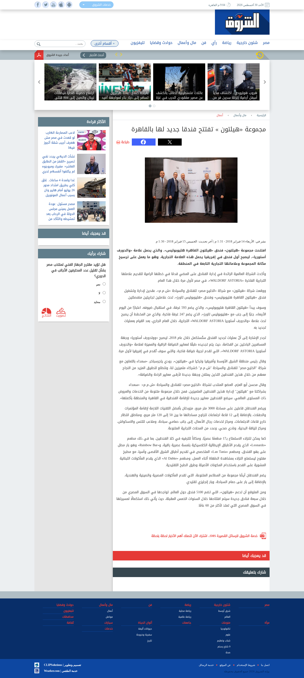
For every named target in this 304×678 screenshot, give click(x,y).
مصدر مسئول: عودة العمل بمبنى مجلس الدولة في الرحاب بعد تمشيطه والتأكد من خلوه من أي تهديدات (60, 214)
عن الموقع (225, 665)
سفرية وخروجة (144, 634)
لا (99, 293)
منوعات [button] (226, 622)
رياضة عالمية (184, 617)
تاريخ (149, 640)
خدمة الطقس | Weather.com (60, 671)
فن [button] (203, 42)
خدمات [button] (109, 628)
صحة (228, 652)
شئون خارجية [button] (247, 42)
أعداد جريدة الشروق (57, 54)
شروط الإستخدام (246, 665)
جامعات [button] (186, 622)
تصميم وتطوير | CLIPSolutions (62, 665)
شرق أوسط (224, 611)
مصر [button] (266, 42)
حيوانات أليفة (145, 628)
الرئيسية (261, 115)
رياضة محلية (185, 611)
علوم (228, 634)
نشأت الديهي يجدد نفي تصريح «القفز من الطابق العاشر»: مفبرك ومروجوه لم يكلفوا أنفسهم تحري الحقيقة (58, 166)
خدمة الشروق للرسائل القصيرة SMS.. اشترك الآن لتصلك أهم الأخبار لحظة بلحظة (204, 536)
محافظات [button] (68, 616)
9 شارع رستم (224, 646)
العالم (227, 617)
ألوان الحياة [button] (145, 622)
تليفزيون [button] (138, 42)
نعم (98, 284)
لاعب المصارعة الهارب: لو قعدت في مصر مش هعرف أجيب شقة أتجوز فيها (59, 140)
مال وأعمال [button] (187, 42)
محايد (97, 302)
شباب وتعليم (223, 640)
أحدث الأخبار (97, 55)
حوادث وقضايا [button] (161, 42)
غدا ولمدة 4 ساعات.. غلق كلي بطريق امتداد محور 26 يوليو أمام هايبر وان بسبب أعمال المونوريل (58, 187)
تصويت (61, 315)
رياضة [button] (226, 42)
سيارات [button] (108, 622)
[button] (116, 54)
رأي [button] (214, 42)
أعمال (220, 115)
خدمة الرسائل (206, 665)
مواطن (109, 617)
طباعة (125, 142)
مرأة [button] (267, 622)
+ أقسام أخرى (105, 43)
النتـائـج (46, 315)
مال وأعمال (239, 115)
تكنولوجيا (225, 628)
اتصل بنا (265, 665)
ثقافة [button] (70, 622)
